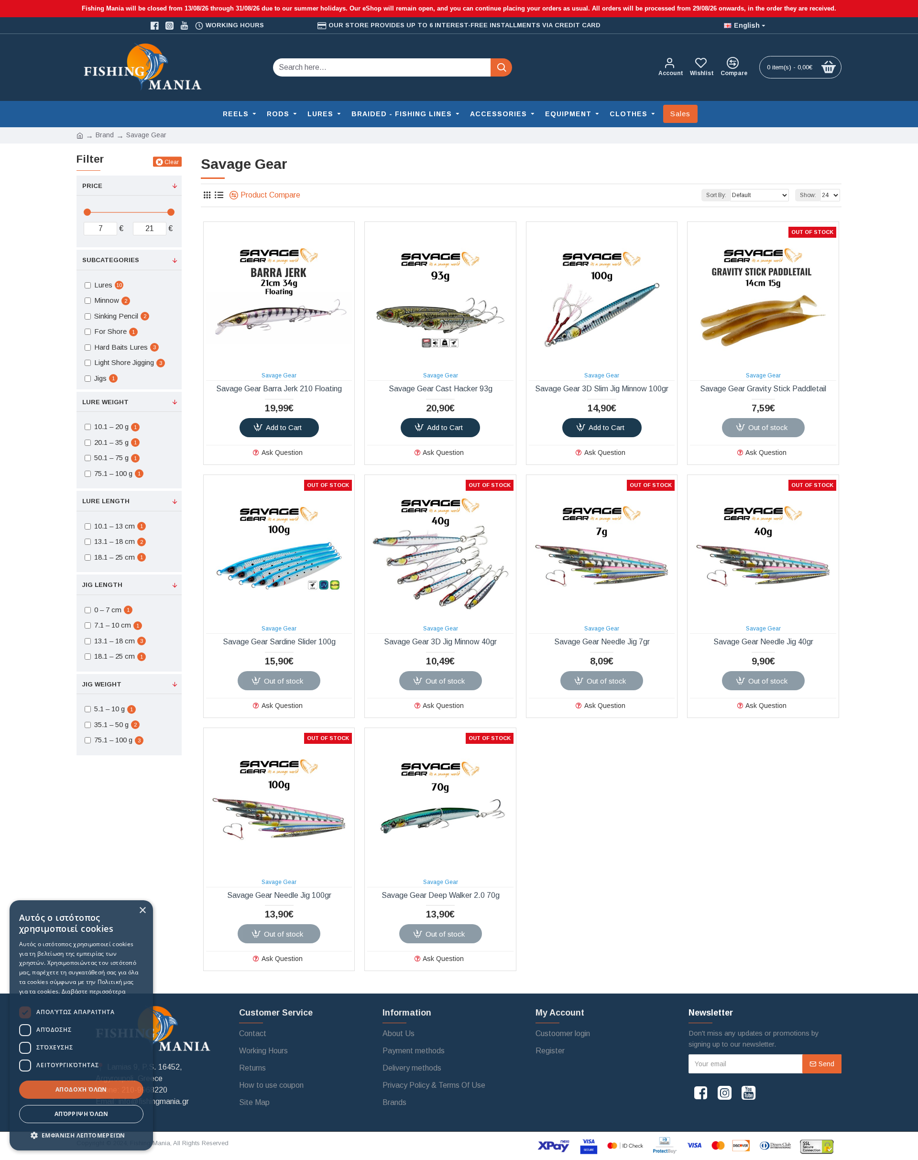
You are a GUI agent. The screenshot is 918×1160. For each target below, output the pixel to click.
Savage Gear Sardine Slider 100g (279, 642)
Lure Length (106, 501)
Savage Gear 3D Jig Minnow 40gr (440, 642)
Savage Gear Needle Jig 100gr (279, 895)
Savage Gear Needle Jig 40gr (763, 642)
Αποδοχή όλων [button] (81, 1089)
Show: (808, 195)
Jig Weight (101, 684)
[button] (81, 1135)
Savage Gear (279, 375)
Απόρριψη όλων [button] (81, 1114)
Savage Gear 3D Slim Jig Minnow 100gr (601, 389)
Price (92, 185)
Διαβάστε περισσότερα (93, 991)
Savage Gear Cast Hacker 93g (440, 389)
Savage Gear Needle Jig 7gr (602, 642)
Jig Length (102, 584)
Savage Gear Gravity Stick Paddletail (763, 389)
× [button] (142, 910)
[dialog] (81, 1025)
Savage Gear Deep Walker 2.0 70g (441, 895)
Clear (171, 161)
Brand (105, 135)
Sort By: (716, 195)
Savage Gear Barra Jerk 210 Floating (279, 389)
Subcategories (110, 260)
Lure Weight (105, 402)
